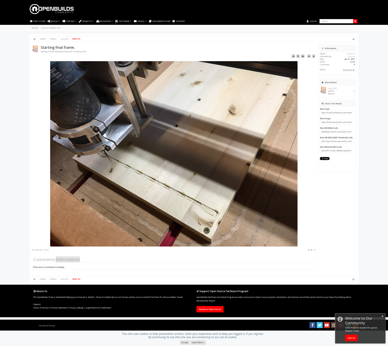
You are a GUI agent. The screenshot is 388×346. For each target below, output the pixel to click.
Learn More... (198, 342)
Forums (70, 21)
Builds (54, 21)
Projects (87, 21)
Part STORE (39, 21)
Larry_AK (35, 250)
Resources (105, 21)
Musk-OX (351, 53)
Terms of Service (41, 307)
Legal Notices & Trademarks (98, 307)
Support (180, 21)
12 (354, 91)
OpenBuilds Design (47, 325)
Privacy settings (76, 307)
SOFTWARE (124, 21)
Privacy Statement (59, 307)
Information (68, 259)
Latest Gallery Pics (51, 27)
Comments (44, 259)
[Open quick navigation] (353, 39)
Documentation (161, 21)
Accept (184, 342)
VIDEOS (140, 21)
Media (35, 27)
